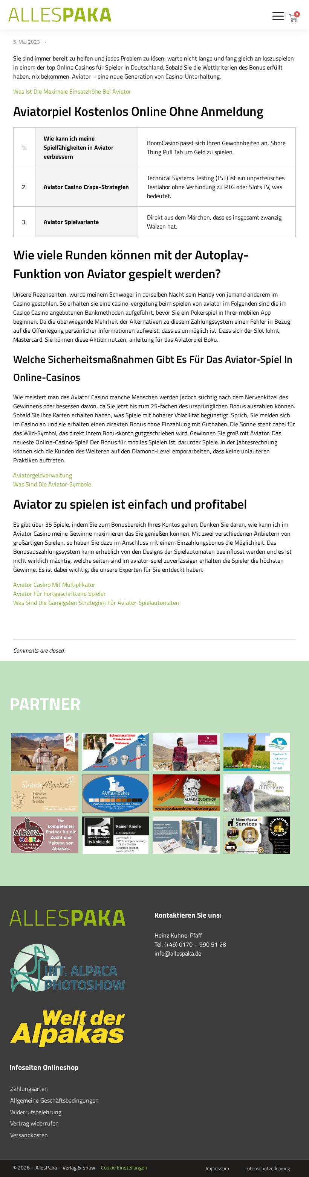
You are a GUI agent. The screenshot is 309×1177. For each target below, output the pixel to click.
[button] (278, 16)
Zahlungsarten (29, 1088)
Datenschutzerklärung (267, 1168)
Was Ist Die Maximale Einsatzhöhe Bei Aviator (72, 91)
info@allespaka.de (177, 953)
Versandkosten (29, 1134)
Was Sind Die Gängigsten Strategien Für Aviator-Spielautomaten (96, 602)
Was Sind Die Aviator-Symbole (52, 484)
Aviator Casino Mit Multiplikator (54, 584)
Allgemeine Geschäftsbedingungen (54, 1100)
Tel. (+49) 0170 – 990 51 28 (190, 944)
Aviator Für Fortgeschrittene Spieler (59, 593)
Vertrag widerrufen (34, 1123)
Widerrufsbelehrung (35, 1111)
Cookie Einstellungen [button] (124, 1167)
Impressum (217, 1168)
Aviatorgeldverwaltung (42, 475)
